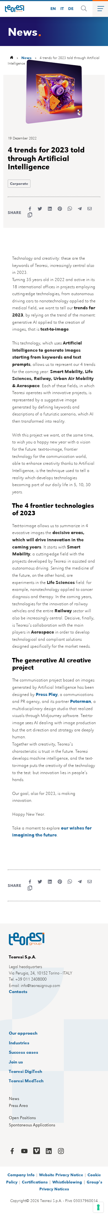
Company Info (21, 1174)
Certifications (35, 1181)
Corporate (19, 183)
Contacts (18, 991)
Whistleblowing (67, 1181)
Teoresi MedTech (26, 1080)
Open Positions (22, 1117)
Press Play (47, 694)
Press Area (18, 1105)
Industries (19, 1042)
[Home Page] (12, 8)
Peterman (80, 701)
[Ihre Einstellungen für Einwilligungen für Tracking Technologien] (98, 1207)
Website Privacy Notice (61, 1174)
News (14, 1098)
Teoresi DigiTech (25, 1071)
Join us (16, 1061)
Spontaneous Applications (32, 1124)
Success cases (23, 1052)
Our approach (23, 1032)
